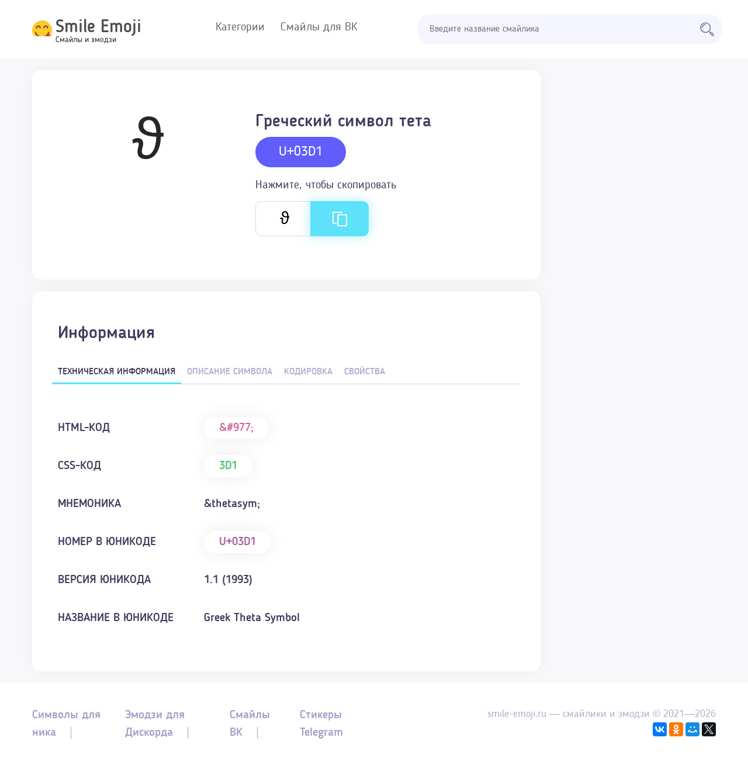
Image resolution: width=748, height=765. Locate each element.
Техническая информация (116, 372)
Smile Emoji (98, 27)
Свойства (364, 372)
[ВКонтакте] (660, 729)
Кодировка (308, 372)
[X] (709, 729)
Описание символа (229, 372)
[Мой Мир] (692, 729)
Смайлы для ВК (318, 27)
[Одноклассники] (676, 729)
